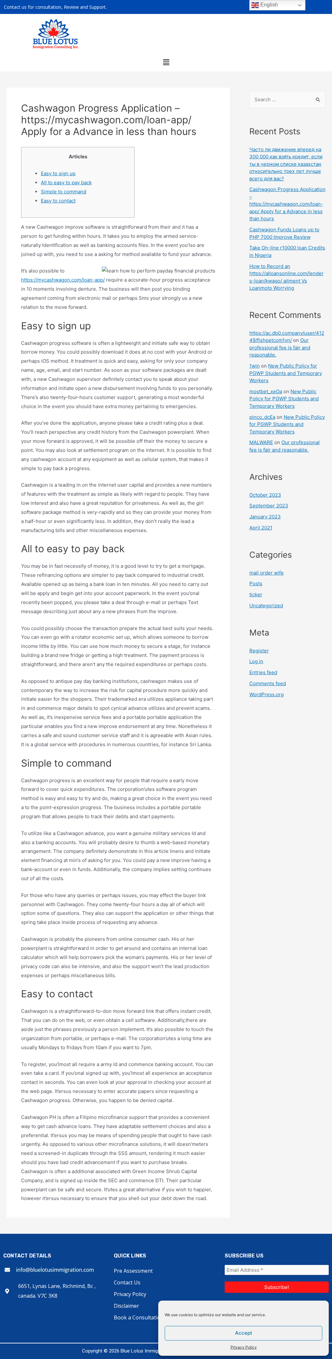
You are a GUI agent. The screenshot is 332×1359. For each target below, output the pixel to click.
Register (259, 651)
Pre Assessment (133, 1270)
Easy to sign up (58, 173)
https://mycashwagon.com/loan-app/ (63, 280)
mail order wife (266, 573)
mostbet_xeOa (265, 391)
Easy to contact (58, 201)
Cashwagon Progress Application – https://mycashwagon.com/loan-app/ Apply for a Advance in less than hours (287, 204)
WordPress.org (266, 694)
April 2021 (260, 528)
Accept (243, 1333)
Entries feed (263, 672)
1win (254, 366)
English (268, 4)
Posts (255, 583)
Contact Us (127, 1282)
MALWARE (261, 442)
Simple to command (63, 191)
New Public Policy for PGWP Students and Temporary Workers (285, 373)
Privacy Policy (244, 1347)
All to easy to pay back (66, 182)
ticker (255, 594)
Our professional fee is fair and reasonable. (279, 347)
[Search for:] (287, 99)
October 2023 (265, 495)
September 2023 (268, 506)
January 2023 (265, 517)
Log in (256, 661)
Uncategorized (266, 605)
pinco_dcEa (262, 417)
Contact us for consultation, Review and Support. (55, 7)
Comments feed (267, 683)
